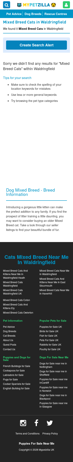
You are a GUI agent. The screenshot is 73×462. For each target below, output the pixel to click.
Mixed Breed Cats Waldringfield (13, 283)
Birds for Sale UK (49, 331)
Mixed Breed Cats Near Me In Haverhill (54, 291)
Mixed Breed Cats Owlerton (18, 312)
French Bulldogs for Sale (16, 366)
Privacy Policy (50, 433)
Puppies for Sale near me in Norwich (54, 388)
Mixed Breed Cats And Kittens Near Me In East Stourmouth (52, 282)
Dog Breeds (9, 331)
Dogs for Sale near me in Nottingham (53, 365)
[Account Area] (66, 4)
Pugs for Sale (10, 379)
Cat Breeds (9, 335)
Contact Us (9, 349)
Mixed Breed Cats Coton (16, 300)
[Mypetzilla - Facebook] (36, 424)
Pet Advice (9, 326)
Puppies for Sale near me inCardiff (54, 380)
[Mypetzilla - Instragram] (23, 424)
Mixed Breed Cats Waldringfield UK (13, 291)
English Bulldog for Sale (16, 388)
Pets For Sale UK (49, 340)
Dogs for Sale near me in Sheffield (53, 372)
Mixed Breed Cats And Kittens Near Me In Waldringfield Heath (15, 274)
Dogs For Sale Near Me (54, 357)
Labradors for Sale (13, 375)
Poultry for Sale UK (50, 349)
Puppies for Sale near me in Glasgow (54, 404)
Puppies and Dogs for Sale (16, 358)
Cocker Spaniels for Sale (16, 383)
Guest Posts (9, 344)
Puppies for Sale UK (51, 326)
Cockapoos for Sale (14, 370)
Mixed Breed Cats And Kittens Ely (15, 306)
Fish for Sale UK (48, 335)
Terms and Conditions (27, 433)
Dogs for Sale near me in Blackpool (53, 396)
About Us (8, 340)
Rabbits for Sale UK (50, 344)
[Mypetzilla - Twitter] (49, 424)
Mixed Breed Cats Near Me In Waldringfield (54, 272)
